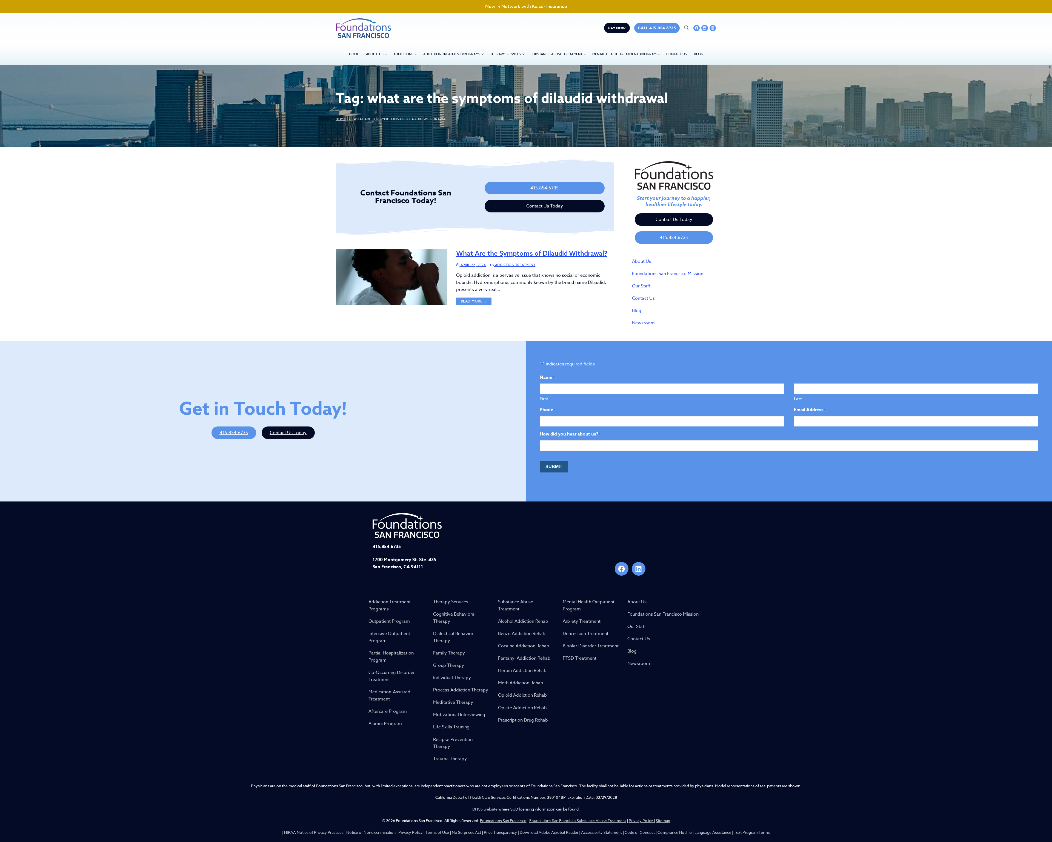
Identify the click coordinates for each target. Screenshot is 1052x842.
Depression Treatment (585, 633)
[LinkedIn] (704, 28)
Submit (553, 466)
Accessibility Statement (602, 832)
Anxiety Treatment (582, 621)
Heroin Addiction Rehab (522, 670)
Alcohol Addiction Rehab (523, 621)
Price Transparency (500, 832)
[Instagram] (713, 28)
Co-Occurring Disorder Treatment (391, 676)
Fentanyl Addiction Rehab (524, 658)
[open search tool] (686, 27)
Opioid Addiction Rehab (522, 695)
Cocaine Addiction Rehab (523, 646)
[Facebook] (696, 28)
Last (798, 399)
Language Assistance (712, 832)
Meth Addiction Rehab (520, 683)
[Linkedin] (638, 569)
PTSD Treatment (579, 658)
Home (340, 119)
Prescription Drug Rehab (523, 720)
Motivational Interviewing (459, 714)
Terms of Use (437, 832)
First (544, 399)
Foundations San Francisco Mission (667, 273)
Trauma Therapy (450, 759)
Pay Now (617, 27)
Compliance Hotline (675, 832)
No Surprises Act (466, 832)
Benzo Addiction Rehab (521, 633)
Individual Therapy (452, 677)
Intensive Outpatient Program (389, 637)
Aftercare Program (387, 711)
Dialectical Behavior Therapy (453, 637)
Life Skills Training (451, 727)
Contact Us (643, 298)
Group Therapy (448, 665)
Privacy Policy (641, 820)
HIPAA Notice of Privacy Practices (314, 832)
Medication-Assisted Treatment (389, 695)
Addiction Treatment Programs (389, 605)
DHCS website (485, 809)
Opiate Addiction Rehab (522, 708)
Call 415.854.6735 (657, 28)
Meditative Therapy (453, 702)
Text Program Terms (752, 832)
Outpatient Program (389, 621)
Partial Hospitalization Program (391, 657)
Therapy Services (450, 602)
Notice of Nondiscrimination (371, 832)
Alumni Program (385, 723)
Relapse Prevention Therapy (453, 743)
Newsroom (643, 323)
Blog (636, 310)
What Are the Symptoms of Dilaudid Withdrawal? (531, 253)
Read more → (474, 301)
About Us (641, 261)
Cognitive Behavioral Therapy (454, 618)
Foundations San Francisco (503, 820)
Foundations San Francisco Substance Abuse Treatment (577, 820)
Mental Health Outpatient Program (588, 605)
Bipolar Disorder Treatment (591, 646)
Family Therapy (449, 653)
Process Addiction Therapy (460, 690)
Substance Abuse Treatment (515, 605)
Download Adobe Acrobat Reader (549, 832)
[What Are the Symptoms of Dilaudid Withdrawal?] (391, 277)
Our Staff (641, 286)
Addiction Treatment (514, 265)
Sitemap (663, 820)
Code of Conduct (640, 832)
